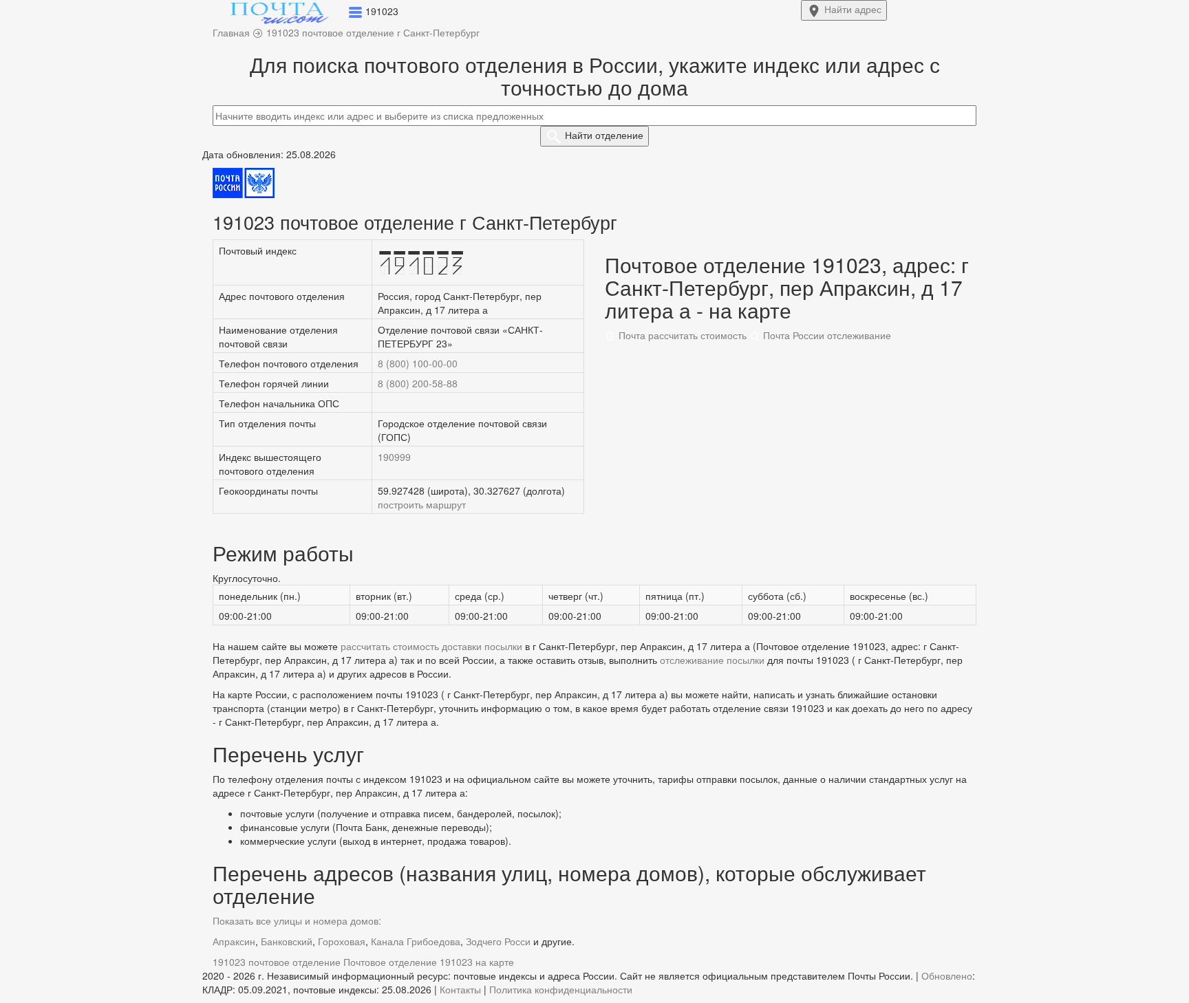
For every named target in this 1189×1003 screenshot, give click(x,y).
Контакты (460, 989)
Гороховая (341, 941)
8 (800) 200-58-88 (418, 383)
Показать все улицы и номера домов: (297, 920)
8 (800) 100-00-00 (418, 363)
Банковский (286, 941)
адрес (852, 9)
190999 (394, 457)
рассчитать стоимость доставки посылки (431, 646)
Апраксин (234, 941)
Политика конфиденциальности (560, 989)
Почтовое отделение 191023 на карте (428, 962)
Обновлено (946, 975)
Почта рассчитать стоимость (681, 335)
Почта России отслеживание (825, 335)
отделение (604, 135)
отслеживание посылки (712, 660)
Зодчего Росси (498, 941)
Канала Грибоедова (415, 941)
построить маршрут (422, 504)
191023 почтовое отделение (277, 962)
